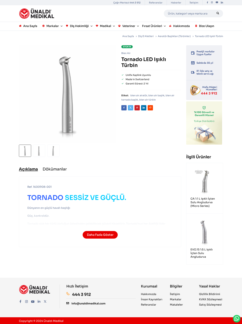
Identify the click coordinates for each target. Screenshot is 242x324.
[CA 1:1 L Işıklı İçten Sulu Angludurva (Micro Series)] (204, 181)
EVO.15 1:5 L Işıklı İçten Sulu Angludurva (201, 253)
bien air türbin (147, 99)
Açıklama (28, 169)
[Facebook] (207, 2)
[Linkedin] (222, 2)
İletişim (194, 2)
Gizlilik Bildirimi (209, 294)
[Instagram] (212, 2)
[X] (130, 107)
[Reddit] (150, 107)
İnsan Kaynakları (151, 299)
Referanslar (155, 2)
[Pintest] (137, 107)
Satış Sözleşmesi (210, 304)
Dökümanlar (55, 169)
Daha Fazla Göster (100, 235)
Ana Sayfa (128, 36)
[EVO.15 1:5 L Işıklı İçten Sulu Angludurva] (204, 232)
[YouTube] (217, 2)
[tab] (28, 169)
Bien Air (126, 53)
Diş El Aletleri (146, 36)
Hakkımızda (148, 294)
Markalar (175, 299)
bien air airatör (138, 95)
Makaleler (176, 304)
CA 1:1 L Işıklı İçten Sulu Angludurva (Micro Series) (202, 202)
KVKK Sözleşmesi (210, 299)
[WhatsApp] (236, 318)
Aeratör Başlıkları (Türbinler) (174, 36)
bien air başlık (156, 95)
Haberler (176, 2)
